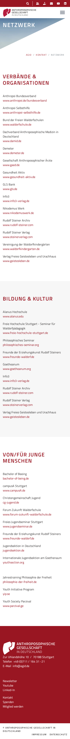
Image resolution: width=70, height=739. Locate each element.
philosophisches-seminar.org (21, 345)
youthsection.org (13, 562)
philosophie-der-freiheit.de (20, 582)
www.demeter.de (13, 153)
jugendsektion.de (13, 550)
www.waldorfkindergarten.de (21, 249)
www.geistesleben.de (16, 261)
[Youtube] (58, 3)
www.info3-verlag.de (16, 201)
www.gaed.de (11, 165)
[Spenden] (44, 3)
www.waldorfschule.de (17, 124)
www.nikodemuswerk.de (18, 213)
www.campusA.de (14, 490)
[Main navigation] (62, 12)
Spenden (8, 702)
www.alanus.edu (13, 316)
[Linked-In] (65, 3)
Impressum (39, 734)
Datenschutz (58, 734)
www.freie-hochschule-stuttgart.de (25, 333)
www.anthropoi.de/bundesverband (25, 100)
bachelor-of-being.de (16, 478)
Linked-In (9, 690)
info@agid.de (21, 666)
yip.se (6, 594)
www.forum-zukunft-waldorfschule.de (27, 514)
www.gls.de (10, 189)
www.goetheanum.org (17, 369)
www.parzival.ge (13, 606)
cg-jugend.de (11, 502)
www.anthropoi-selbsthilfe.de (21, 112)
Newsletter (10, 681)
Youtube (8, 685)
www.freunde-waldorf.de (18, 357)
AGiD (29, 55)
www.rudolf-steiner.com (18, 225)
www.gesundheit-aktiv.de (19, 177)
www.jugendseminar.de (17, 526)
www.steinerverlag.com (18, 237)
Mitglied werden (13, 706)
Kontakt (41, 55)
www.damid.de (12, 141)
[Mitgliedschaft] (38, 3)
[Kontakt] (51, 3)
